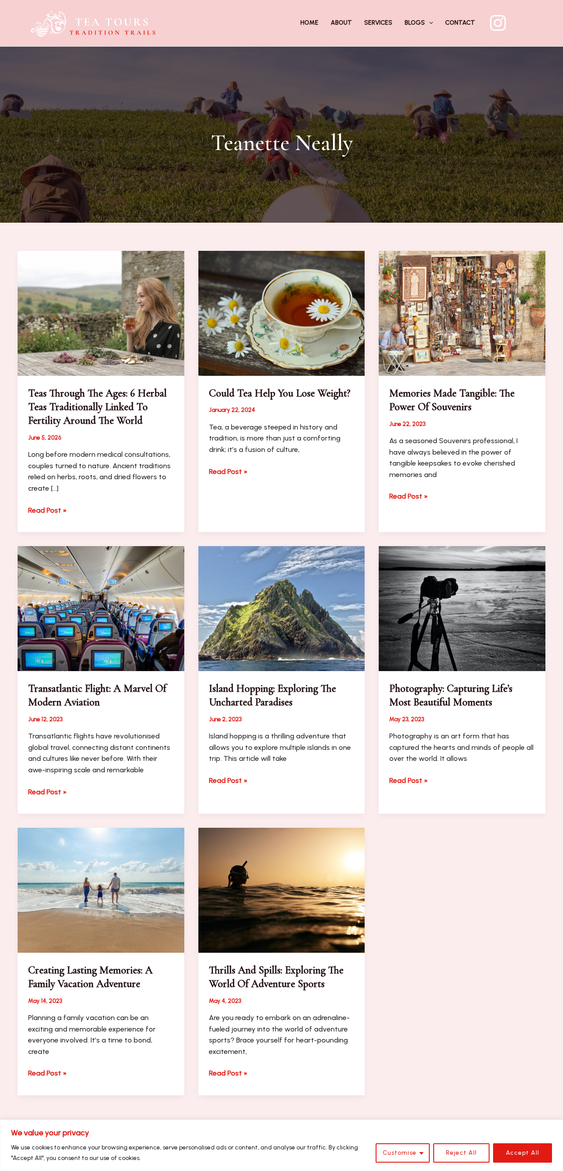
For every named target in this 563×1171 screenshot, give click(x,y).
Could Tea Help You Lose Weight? (280, 393)
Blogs (415, 22)
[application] (429, 23)
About (341, 22)
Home (309, 22)
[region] (281, 1145)
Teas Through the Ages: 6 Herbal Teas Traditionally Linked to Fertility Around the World (97, 407)
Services (378, 22)
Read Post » (47, 511)
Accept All (522, 1152)
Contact (460, 22)
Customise (400, 1152)
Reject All (461, 1152)
